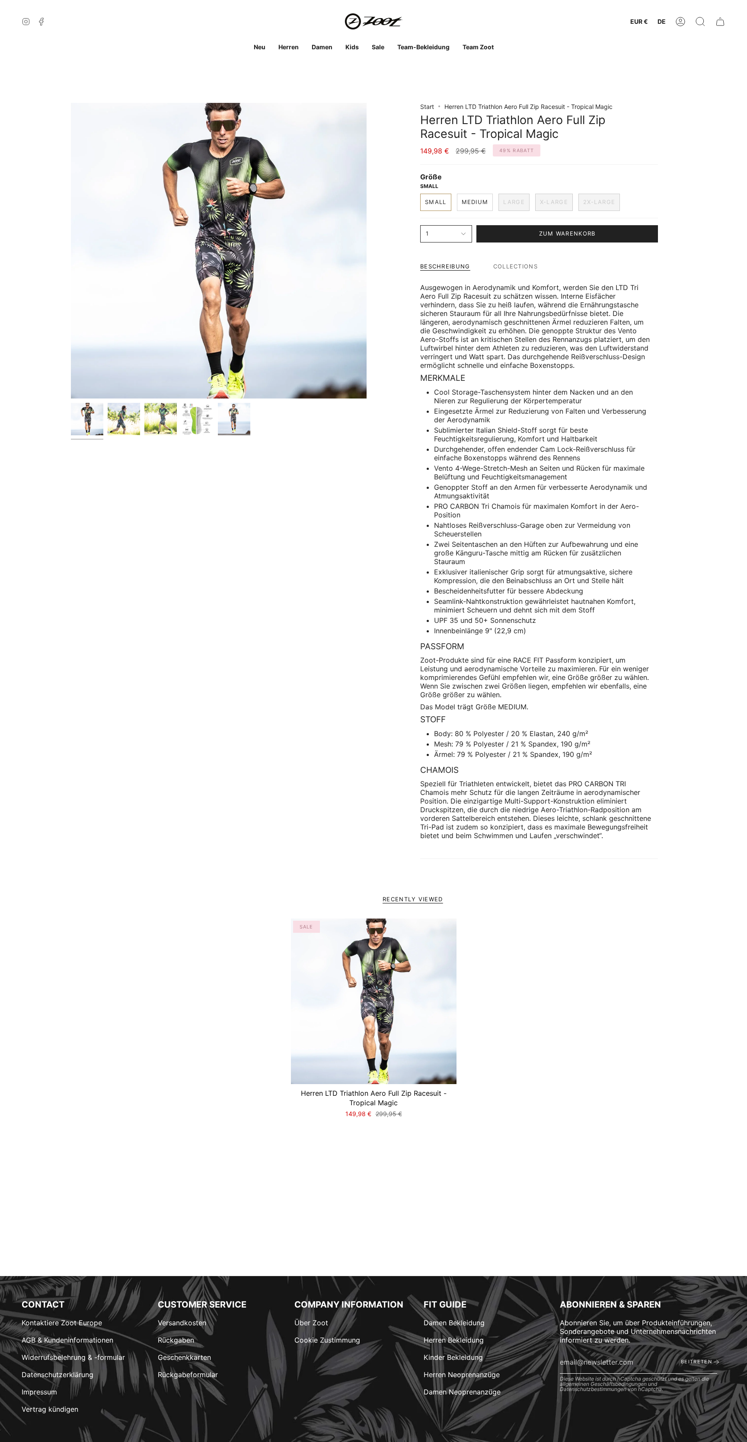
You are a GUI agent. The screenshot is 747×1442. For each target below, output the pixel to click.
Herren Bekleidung (454, 1340)
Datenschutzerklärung (57, 1374)
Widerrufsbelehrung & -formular (73, 1357)
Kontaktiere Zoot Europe (62, 1322)
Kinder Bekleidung (453, 1357)
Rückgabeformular (188, 1374)
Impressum (39, 1392)
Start (427, 106)
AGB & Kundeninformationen (67, 1340)
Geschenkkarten (184, 1357)
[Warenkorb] (720, 21)
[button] (700, 21)
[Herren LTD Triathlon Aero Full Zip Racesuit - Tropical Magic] (373, 1001)
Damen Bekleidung (454, 1322)
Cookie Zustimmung (327, 1340)
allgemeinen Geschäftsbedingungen (603, 1384)
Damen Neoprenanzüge (462, 1392)
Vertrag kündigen (50, 1409)
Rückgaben (176, 1340)
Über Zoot (311, 1322)
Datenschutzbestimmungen (593, 1389)
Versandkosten (182, 1322)
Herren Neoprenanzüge (462, 1374)
